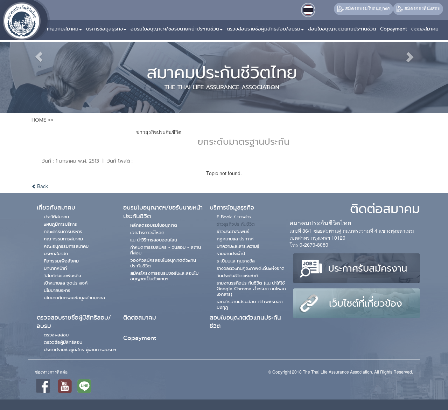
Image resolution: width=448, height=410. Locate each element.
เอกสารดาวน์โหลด (147, 232)
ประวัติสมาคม (56, 216)
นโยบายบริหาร (57, 290)
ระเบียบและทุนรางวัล (236, 261)
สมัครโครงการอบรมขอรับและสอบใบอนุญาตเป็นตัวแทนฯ (164, 276)
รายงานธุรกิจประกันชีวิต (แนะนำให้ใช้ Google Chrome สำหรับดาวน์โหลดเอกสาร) (251, 288)
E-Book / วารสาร (234, 216)
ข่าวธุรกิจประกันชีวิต (236, 224)
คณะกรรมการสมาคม (63, 238)
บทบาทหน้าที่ (55, 268)
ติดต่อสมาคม (139, 317)
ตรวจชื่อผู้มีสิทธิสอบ (63, 342)
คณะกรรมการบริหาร (63, 231)
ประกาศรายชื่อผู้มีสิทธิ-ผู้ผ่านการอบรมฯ (80, 349)
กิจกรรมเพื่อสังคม (61, 261)
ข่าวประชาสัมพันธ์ (233, 231)
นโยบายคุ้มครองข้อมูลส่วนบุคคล (74, 297)
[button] (65, 26)
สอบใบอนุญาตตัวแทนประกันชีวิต (245, 321)
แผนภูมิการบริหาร (60, 224)
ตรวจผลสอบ (56, 335)
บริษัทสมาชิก (56, 253)
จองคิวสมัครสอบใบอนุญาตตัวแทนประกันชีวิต (163, 263)
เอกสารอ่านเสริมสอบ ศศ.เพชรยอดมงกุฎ (250, 304)
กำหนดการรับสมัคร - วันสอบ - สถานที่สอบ (165, 250)
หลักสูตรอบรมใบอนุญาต (153, 225)
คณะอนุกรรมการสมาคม (66, 246)
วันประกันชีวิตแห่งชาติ (237, 275)
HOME (38, 119)
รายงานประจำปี (231, 253)
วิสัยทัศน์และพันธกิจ (62, 275)
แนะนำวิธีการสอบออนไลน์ (153, 240)
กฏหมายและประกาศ (235, 238)
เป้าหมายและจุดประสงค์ (66, 283)
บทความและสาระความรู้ (238, 246)
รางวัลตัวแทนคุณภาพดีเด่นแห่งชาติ (251, 268)
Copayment (139, 338)
